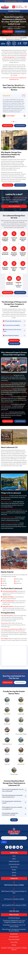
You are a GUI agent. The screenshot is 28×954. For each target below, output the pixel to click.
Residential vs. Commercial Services (18, 285)
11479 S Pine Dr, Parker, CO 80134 (14, 885)
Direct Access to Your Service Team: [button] (12, 330)
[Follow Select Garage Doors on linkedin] (17, 847)
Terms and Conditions (14, 939)
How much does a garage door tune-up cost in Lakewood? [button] (12, 790)
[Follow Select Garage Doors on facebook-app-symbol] (6, 847)
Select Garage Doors (9, 57)
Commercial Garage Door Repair (23, 239)
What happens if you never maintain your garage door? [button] (12, 808)
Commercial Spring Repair (5, 253)
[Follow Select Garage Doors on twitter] (14, 847)
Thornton (7, 764)
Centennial (7, 724)
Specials (14, 872)
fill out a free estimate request (16, 197)
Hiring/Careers (14, 934)
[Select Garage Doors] (5, 7)
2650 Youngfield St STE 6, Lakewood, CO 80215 (14, 905)
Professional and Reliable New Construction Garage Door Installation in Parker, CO (14, 921)
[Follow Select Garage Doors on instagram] (10, 847)
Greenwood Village (21, 734)
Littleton (7, 754)
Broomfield (7, 714)
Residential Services (14, 861)
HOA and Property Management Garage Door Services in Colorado (14, 930)
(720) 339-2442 (19, 7)
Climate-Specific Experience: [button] (13, 321)
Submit (4, 842)
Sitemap (14, 945)
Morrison (20, 754)
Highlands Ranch (7, 744)
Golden (7, 734)
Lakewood (21, 744)
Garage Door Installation (5, 268)
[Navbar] (25, 7)
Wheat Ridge (14, 774)
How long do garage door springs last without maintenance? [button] (12, 796)
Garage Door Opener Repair (14, 269)
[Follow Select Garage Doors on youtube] (21, 847)
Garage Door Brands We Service (23, 254)
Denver (21, 724)
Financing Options (14, 937)
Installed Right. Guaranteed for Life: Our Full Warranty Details (14, 925)
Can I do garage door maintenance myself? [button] (11, 802)
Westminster (21, 764)
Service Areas (14, 867)
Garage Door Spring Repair (9, 283)
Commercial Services (14, 864)
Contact (14, 875)
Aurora (7, 704)
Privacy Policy (14, 942)
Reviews (14, 870)
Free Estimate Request (14, 918)
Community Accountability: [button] (12, 325)
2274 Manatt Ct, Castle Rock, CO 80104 (14, 899)
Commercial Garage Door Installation (5, 239)
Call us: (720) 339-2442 (14, 206)
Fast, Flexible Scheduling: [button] (12, 335)
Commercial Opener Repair (14, 239)
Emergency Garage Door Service (14, 254)
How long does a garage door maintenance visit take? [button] (10, 814)
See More (14, 820)
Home (14, 856)
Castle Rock (21, 714)
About (14, 859)
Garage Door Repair (23, 268)
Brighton (21, 704)
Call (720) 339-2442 (20, 31)
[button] (11, 121)
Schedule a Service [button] (14, 11)
